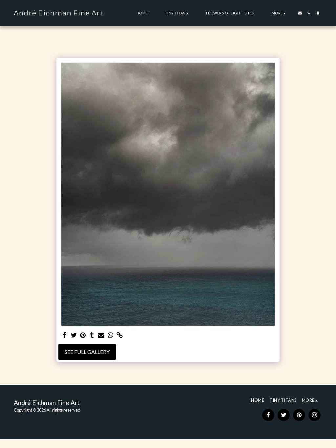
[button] (300, 13)
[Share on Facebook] (64, 335)
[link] (119, 335)
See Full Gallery (87, 352)
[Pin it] (82, 335)
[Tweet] (73, 335)
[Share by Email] (101, 335)
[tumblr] (92, 335)
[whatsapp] (110, 335)
